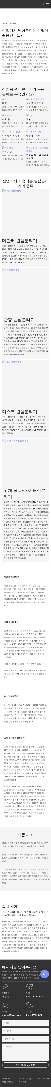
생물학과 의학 (33, 135)
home (4, 23)
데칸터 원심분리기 (19, 240)
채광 (28, 119)
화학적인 (6, 119)
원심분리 (14, 23)
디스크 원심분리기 (19, 411)
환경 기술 (7, 152)
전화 (28, 993)
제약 (4, 103)
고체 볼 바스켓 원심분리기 (24, 493)
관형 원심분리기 (19, 319)
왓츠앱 (29, 1011)
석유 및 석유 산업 (11, 135)
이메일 (5, 1011)
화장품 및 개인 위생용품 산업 (37, 156)
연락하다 (5, 993)
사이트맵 (22, 1081)
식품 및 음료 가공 (35, 103)
